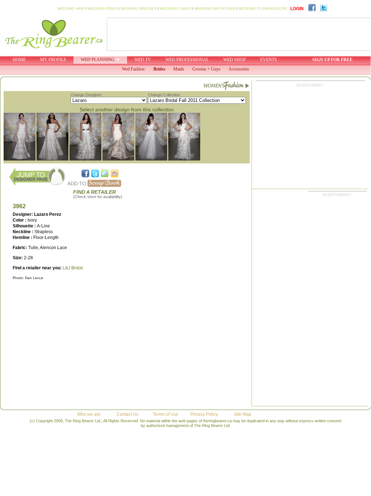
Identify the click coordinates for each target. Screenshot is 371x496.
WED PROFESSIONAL (187, 59)
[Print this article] (115, 174)
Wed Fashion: (134, 69)
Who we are (89, 414)
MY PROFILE (53, 59)
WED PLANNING (97, 59)
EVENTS (268, 59)
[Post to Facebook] (85, 174)
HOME (19, 59)
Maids (178, 69)
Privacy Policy (204, 414)
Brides (159, 69)
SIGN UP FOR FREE (332, 59)
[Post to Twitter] (95, 174)
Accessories (238, 69)
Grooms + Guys (206, 69)
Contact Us (127, 414)
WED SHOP (234, 59)
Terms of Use (165, 414)
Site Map (242, 414)
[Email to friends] (105, 174)
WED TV (142, 59)
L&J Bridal (73, 267)
